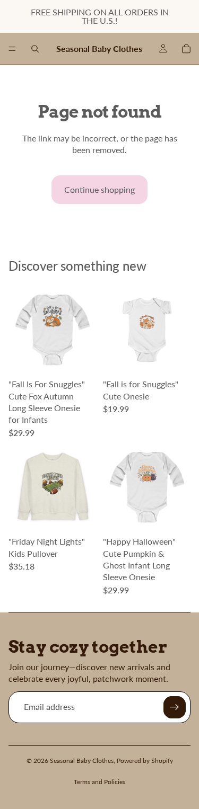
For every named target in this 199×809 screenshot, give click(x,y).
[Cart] (186, 48)
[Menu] (12, 49)
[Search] (35, 48)
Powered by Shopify (145, 760)
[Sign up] (174, 707)
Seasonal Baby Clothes (82, 760)
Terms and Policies (99, 782)
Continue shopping (99, 189)
